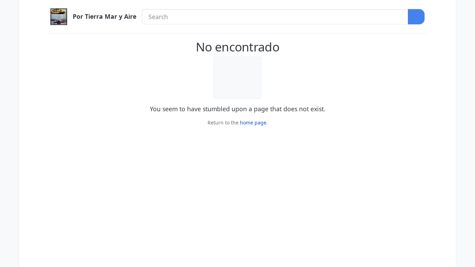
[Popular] (9, 38)
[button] (9, 244)
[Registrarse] (465, 23)
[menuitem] (465, 9)
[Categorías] (9, 9)
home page (253, 122)
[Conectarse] (465, 9)
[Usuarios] (9, 68)
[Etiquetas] (9, 53)
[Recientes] (9, 23)
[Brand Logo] (58, 16)
